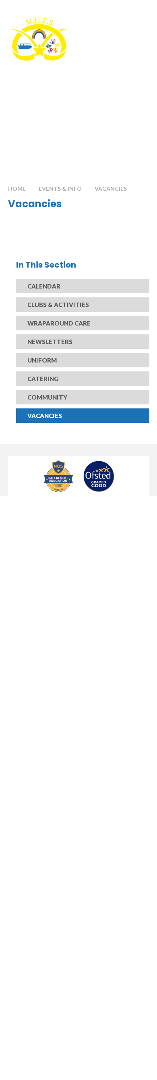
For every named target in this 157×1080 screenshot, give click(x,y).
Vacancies (111, 188)
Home (17, 188)
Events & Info (60, 188)
